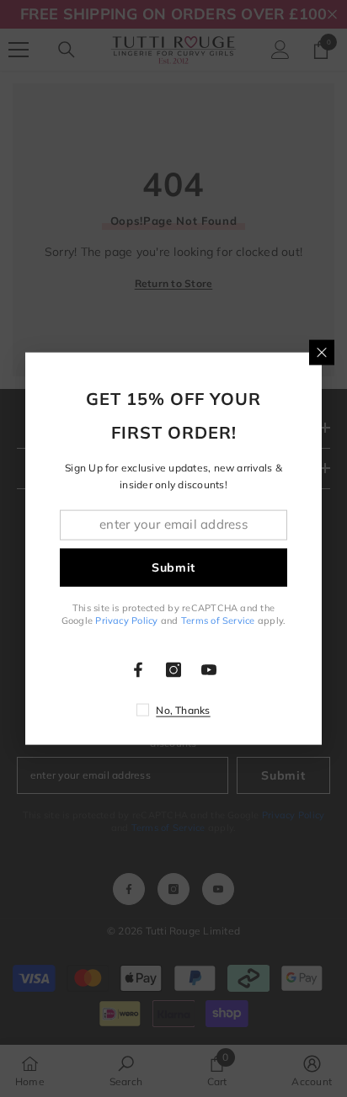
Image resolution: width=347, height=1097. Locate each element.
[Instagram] (173, 670)
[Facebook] (138, 670)
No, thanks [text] (183, 710)
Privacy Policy (126, 620)
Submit (173, 567)
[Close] (321, 352)
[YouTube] (209, 670)
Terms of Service (218, 620)
